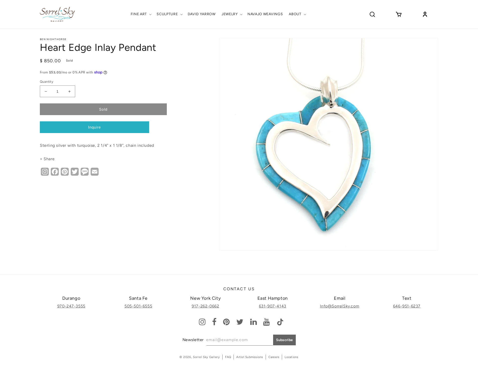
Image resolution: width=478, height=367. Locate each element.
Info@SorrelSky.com (339, 306)
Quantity (46, 81)
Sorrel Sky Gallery (206, 357)
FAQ (228, 357)
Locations (291, 357)
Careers (274, 357)
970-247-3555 (71, 306)
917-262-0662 (205, 306)
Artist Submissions (249, 357)
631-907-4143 (272, 306)
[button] (141, 14)
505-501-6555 (138, 306)
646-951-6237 (406, 306)
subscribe (284, 340)
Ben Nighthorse (53, 39)
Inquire (94, 127)
